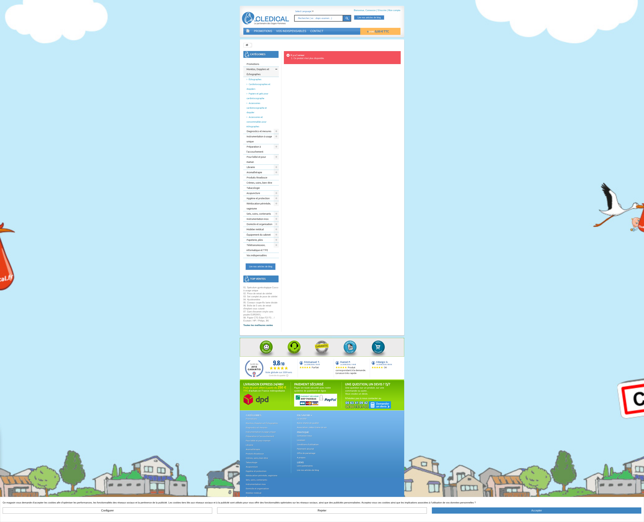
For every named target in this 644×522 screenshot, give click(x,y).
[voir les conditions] (256, 399)
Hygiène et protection (258, 198)
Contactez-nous (304, 436)
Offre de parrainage (306, 453)
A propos (301, 457)
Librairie (251, 167)
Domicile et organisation (259, 224)
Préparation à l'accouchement (255, 149)
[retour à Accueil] (247, 45)
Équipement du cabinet (259, 234)
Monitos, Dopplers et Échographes (258, 72)
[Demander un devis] (368, 404)
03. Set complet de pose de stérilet (260, 296)
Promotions (263, 31)
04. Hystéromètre (251, 299)
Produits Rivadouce (257, 177)
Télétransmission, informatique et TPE (257, 248)
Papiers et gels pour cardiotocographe (257, 95)
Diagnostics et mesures (259, 131)
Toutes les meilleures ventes (258, 325)
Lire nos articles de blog (369, 17)
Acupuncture (253, 193)
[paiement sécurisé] (309, 400)
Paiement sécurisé (305, 449)
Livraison (301, 440)
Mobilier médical (255, 229)
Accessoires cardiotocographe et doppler (257, 108)
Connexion (370, 10)
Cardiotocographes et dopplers (258, 86)
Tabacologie (253, 188)
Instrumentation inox (258, 219)
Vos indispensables (291, 31)
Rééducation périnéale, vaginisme (259, 206)
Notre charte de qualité (308, 423)
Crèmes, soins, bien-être (259, 182)
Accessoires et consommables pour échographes (256, 121)
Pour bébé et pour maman (256, 159)
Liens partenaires (305, 466)
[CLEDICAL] (259, 15)
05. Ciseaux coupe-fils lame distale (260, 302)
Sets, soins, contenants (259, 213)
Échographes (255, 79)
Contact (316, 31)
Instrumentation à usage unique (259, 139)
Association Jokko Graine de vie (312, 427)
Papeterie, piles (255, 240)
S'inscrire (382, 10)
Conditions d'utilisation (308, 444)
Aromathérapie (254, 172)
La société (302, 419)
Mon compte (394, 10)
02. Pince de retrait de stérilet (257, 293)
